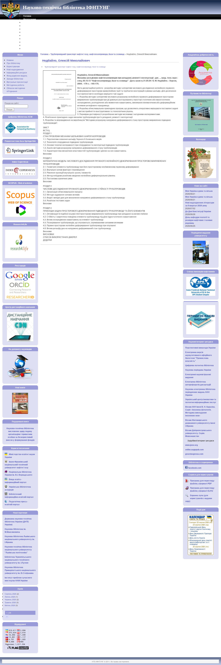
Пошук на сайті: (12, 103)
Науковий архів (30, 32)
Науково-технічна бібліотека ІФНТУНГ (66, 7)
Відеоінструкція (31, 48)
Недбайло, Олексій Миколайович (66, 60)
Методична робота (15, 85)
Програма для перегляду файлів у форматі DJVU (202, 489)
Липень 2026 (10, 596)
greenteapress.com (194, 453)
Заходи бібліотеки (15, 78)
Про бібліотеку (13, 63)
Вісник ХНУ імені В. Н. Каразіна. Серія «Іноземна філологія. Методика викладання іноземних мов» (200, 411)
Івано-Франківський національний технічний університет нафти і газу (16, 464)
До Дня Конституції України (198, 211)
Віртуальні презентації (17, 81)
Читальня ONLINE (31, 45)
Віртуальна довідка (32, 25)
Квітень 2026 (10, 605)
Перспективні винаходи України (200, 347)
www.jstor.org (191, 444)
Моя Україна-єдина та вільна (199, 190)
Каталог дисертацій (32, 35)
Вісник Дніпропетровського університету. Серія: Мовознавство (198, 433)
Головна (27, 15)
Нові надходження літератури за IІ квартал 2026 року (199, 204)
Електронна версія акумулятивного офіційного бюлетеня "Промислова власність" (198, 356)
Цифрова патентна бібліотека (199, 365)
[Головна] (11, 18)
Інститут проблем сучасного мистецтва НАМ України (18, 579)
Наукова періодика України (198, 369)
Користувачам (13, 66)
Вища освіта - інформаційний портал (15, 481)
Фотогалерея (29, 19)
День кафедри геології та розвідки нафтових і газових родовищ (198, 220)
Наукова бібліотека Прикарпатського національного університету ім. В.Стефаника (20, 570)
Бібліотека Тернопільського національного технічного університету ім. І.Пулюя (18, 559)
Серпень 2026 (10, 593)
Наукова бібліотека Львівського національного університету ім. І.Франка (20, 539)
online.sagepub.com (194, 449)
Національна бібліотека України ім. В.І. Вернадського (18, 473)
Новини (10, 60)
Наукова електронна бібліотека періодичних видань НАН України (200, 392)
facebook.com (194, 467)
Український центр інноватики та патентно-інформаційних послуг (200, 401)
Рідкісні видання (31, 38)
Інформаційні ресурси (17, 72)
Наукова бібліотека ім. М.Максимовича (15, 530)
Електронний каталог (33, 29)
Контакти (27, 22)
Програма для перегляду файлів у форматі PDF (202, 482)
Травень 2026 (10, 602)
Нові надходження (15, 69)
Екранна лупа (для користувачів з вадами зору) (198, 498)
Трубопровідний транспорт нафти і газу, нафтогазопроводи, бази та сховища (87, 54)
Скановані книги (31, 42)
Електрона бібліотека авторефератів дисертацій (198, 383)
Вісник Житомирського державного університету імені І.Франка (200, 423)
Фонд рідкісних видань (17, 75)
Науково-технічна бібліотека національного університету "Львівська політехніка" (18, 549)
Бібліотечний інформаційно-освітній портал (19, 495)
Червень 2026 (10, 599)
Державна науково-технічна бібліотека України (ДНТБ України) (18, 521)
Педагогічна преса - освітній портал (16, 503)
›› (7, 616)
